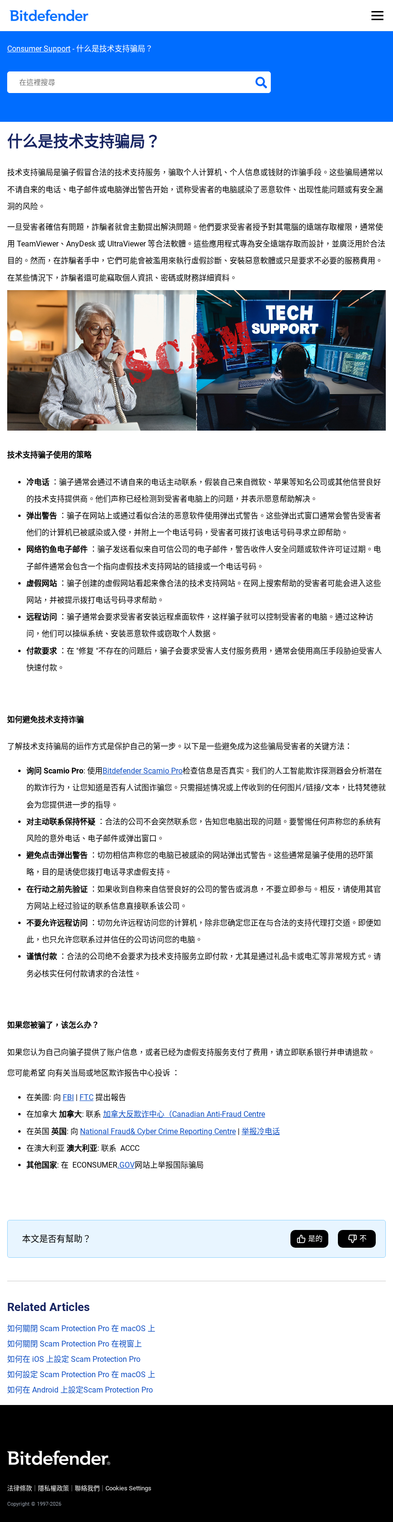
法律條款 (19, 1488)
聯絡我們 (87, 1488)
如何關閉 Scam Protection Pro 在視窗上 (74, 1343)
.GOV (126, 1165)
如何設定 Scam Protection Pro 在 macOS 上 (81, 1374)
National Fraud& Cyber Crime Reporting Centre (158, 1131)
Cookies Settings (128, 1488)
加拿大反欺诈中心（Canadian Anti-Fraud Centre (184, 1114)
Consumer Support (38, 48)
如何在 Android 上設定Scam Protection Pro (80, 1389)
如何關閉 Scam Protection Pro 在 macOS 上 (81, 1328)
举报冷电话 (261, 1131)
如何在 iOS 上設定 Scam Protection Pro (73, 1359)
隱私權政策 (53, 1488)
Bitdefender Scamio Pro (143, 770)
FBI (68, 1097)
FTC (86, 1097)
